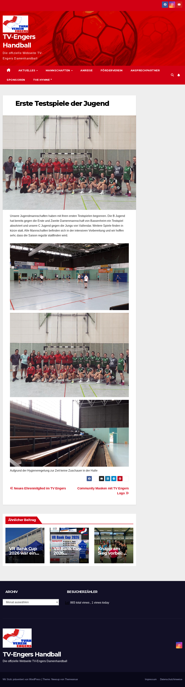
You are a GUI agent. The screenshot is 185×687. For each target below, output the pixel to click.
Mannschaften (58, 70)
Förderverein (112, 70)
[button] (172, 75)
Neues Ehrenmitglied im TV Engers (39, 488)
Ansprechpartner (145, 70)
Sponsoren (16, 79)
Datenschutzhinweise (171, 679)
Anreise (86, 70)
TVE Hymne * (42, 79)
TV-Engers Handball (32, 654)
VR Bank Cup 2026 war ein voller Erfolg (23, 553)
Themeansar (71, 679)
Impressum (151, 679)
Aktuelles (27, 70)
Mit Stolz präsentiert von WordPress (22, 679)
